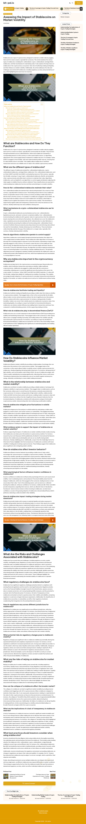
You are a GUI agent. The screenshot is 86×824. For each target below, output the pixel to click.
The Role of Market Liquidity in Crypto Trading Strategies (69, 48)
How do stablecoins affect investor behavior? (17, 124)
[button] (79, 3)
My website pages (43, 811)
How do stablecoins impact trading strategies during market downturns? (23, 127)
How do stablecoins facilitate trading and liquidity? (18, 115)
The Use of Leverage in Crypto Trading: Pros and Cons (21, 8)
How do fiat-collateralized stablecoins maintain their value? (20, 109)
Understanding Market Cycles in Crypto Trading (69, 33)
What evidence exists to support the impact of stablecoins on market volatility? (25, 122)
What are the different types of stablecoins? (17, 108)
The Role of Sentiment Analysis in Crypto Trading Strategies (58, 8)
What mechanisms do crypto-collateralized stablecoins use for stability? (23, 110)
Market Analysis (8, 14)
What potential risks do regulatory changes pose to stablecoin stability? (23, 133)
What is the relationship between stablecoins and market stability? (22, 119)
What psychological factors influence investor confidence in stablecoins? (23, 125)
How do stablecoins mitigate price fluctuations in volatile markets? (22, 121)
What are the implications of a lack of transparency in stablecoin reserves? (24, 137)
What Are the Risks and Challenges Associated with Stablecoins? (22, 128)
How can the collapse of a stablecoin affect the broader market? (21, 136)
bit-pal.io (8, 3)
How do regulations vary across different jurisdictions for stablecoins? (22, 131)
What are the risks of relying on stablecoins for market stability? (22, 134)
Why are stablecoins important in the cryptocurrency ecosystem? (22, 113)
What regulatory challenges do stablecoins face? (18, 130)
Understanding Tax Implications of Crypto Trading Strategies (70, 28)
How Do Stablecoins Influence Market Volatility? (17, 118)
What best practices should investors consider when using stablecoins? (23, 139)
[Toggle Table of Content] (41, 104)
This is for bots (43, 813)
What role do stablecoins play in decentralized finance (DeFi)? (21, 116)
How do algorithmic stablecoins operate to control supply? (20, 112)
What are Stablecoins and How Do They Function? (17, 106)
